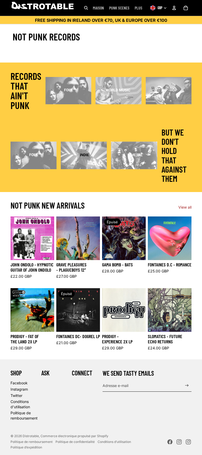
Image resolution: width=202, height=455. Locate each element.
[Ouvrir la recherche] (86, 8)
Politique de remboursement (32, 442)
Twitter (16, 395)
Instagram (19, 389)
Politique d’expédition (26, 447)
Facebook (19, 383)
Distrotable (31, 436)
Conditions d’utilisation (114, 442)
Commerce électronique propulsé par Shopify (74, 436)
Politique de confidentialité (75, 442)
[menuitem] (138, 8)
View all (184, 207)
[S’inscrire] (186, 385)
